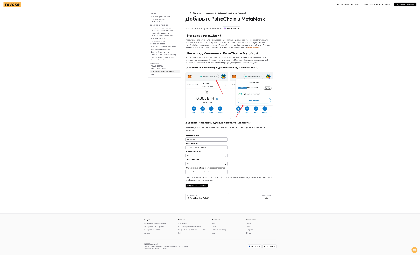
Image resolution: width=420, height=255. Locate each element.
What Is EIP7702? (157, 66)
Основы (153, 14)
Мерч (214, 233)
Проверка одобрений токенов (155, 223)
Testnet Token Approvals (160, 33)
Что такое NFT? (156, 22)
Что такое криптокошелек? (161, 16)
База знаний (182, 223)
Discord (248, 227)
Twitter (248, 223)
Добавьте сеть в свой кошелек (162, 71)
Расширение (343, 4)
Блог (213, 223)
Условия (185, 246)
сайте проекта (253, 48)
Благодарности (149, 246)
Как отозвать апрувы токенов (162, 30)
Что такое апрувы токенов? (161, 28)
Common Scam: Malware (160, 52)
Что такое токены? (158, 19)
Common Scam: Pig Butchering (162, 57)
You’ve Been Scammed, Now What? (163, 47)
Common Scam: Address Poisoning (163, 55)
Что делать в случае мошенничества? (192, 230)
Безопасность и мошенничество (157, 43)
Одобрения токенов (159, 25)
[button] (414, 250)
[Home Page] (187, 13)
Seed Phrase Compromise (160, 49)
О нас (214, 227)
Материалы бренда (219, 230)
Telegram (249, 230)
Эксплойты (356, 4)
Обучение (368, 4)
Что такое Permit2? (158, 38)
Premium (378, 4)
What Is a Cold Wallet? (159, 69)
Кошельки (154, 63)
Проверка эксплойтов (152, 230)
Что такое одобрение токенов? (189, 227)
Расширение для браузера (154, 227)
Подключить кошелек (405, 4)
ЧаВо (152, 74)
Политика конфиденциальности (168, 246)
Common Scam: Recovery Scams (162, 60)
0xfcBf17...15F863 (161, 249)
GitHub (248, 233)
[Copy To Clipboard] (226, 139)
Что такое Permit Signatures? (161, 36)
